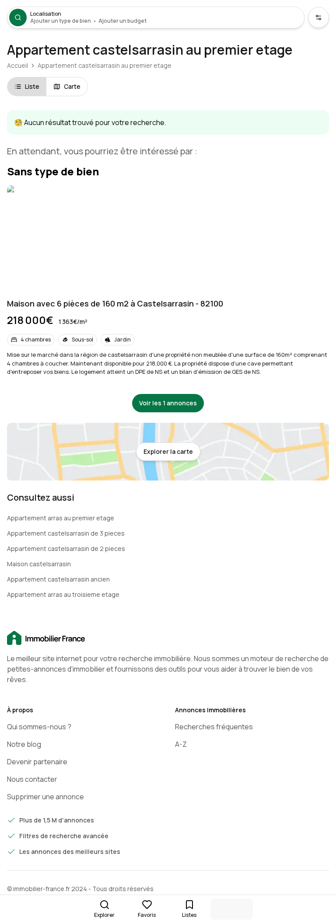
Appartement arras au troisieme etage (63, 594)
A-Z (181, 744)
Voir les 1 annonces (168, 403)
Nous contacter (32, 779)
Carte (72, 86)
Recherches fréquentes (214, 726)
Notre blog (24, 744)
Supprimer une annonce (45, 796)
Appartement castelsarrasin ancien (58, 579)
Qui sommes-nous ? (39, 726)
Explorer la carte (168, 451)
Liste (32, 86)
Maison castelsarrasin (39, 564)
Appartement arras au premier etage (60, 518)
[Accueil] (168, 638)
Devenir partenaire (37, 761)
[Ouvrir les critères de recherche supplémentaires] (318, 17)
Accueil (17, 65)
